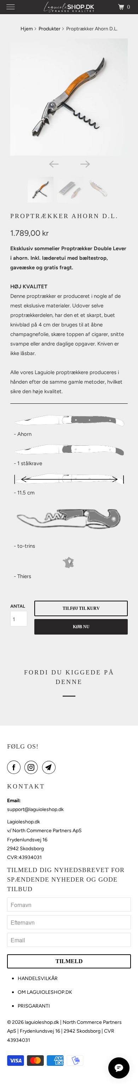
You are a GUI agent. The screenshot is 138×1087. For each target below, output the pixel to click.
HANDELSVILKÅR (38, 978)
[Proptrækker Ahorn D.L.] (69, 97)
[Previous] (53, 163)
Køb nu (81, 626)
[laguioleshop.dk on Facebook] (15, 767)
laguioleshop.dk (42, 1022)
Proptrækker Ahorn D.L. (64, 216)
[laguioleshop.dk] (69, 7)
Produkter (50, 29)
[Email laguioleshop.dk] (50, 767)
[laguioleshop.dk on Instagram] (32, 767)
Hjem (27, 29)
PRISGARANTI (34, 1006)
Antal (17, 606)
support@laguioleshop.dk (35, 809)
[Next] (84, 163)
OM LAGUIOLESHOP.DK (45, 992)
